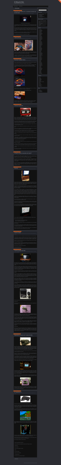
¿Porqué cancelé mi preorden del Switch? (23, 153)
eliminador (29, 251)
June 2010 (40, 66)
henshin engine (25, 233)
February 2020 (40, 33)
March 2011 (40, 62)
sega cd (26, 38)
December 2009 (40, 68)
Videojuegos (19, 13)
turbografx (34, 233)
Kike (16, 36)
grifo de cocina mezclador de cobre (42, 22)
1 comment (28, 106)
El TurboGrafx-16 (17, 392)
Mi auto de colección (41, 23)
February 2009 (40, 73)
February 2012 (40, 58)
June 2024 (40, 29)
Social (39, 84)
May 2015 (40, 46)
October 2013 (40, 54)
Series (17, 13)
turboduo (32, 233)
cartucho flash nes (22, 106)
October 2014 (40, 49)
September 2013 (40, 55)
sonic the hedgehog (26, 13)
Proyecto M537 (44, 20)
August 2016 (40, 39)
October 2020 (40, 31)
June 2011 (40, 60)
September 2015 (40, 44)
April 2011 (40, 61)
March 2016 (40, 41)
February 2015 (40, 48)
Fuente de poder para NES (19, 250)
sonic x (29, 13)
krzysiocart (25, 106)
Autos (39, 77)
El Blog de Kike (19, 2)
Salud (39, 82)
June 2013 (40, 56)
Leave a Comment (32, 13)
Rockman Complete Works (19, 59)
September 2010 (40, 65)
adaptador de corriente (26, 251)
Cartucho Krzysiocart (18, 105)
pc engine (28, 233)
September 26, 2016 (19, 231)
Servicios (40, 83)
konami (21, 38)
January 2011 (40, 63)
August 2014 (40, 50)
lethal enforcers (23, 38)
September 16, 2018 (19, 104)
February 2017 (40, 36)
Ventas (40, 85)
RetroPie (16, 168)
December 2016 (40, 37)
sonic (23, 13)
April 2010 (40, 67)
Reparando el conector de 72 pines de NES (23, 335)
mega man (22, 60)
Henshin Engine (17, 232)
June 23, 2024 (20, 10)
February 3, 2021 (19, 36)
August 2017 (40, 34)
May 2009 (40, 71)
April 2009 (40, 72)
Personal (40, 80)
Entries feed (40, 90)
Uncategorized (17, 233)
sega (22, 13)
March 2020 (40, 32)
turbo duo (30, 233)
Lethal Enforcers (17, 37)
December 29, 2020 (19, 58)
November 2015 (40, 43)
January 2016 (40, 42)
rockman (26, 60)
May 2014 (40, 51)
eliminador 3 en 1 (32, 251)
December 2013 (40, 53)
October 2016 (40, 38)
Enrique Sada (17, 10)
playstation (24, 60)
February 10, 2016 (19, 249)
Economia (40, 78)
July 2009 (40, 70)
